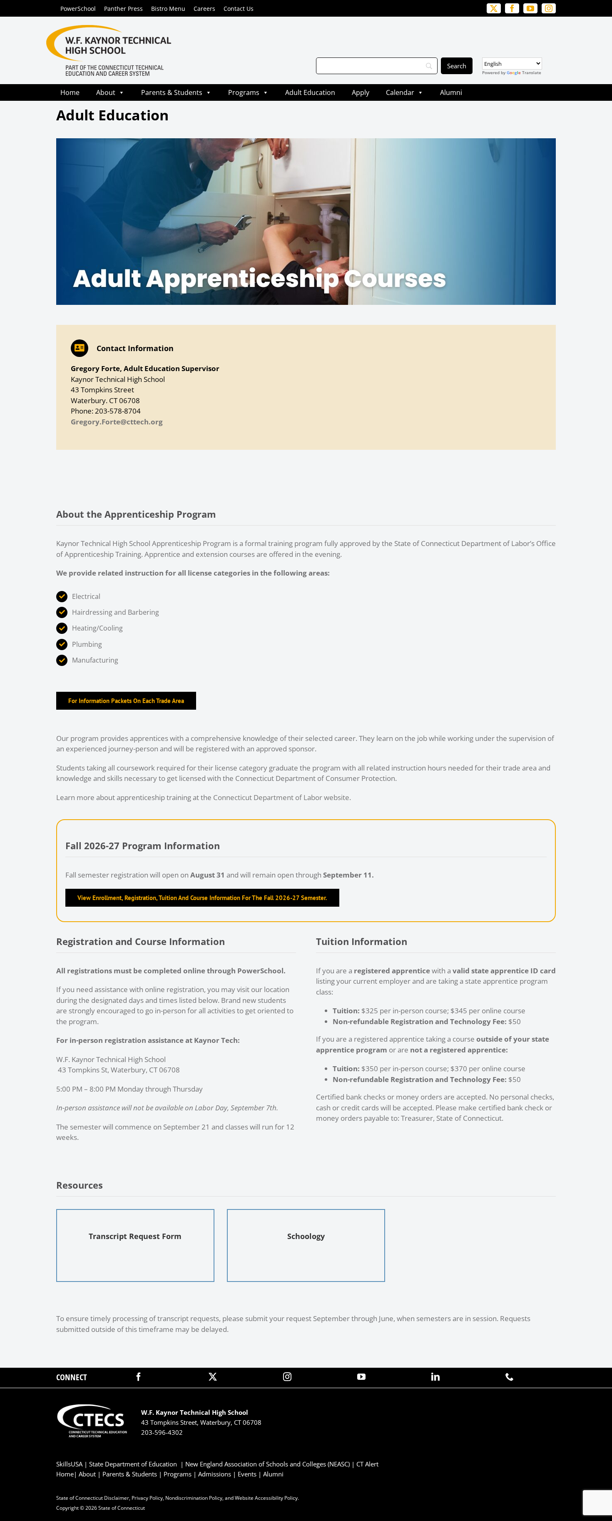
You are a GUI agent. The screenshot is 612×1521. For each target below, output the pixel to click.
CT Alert (367, 1464)
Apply (360, 92)
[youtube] (361, 1377)
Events (247, 1474)
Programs (243, 92)
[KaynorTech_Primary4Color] (108, 28)
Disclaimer (116, 1497)
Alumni (451, 92)
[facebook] (138, 1377)
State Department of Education (133, 1464)
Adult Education (310, 92)
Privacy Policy (147, 1497)
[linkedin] (435, 1377)
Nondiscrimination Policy (193, 1497)
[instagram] (287, 1377)
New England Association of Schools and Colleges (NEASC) (267, 1464)
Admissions (214, 1474)
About (105, 92)
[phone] (509, 1377)
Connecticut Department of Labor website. (282, 797)
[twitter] (213, 1377)
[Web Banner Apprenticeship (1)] (306, 142)
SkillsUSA (70, 1464)
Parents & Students (171, 92)
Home (70, 92)
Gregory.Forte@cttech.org (117, 421)
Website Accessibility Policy (266, 1497)
